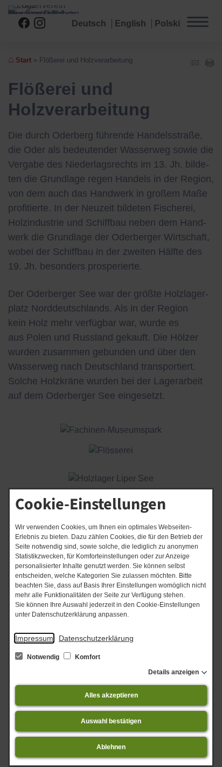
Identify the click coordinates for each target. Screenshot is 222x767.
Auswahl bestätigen (111, 721)
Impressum (34, 638)
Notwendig (43, 657)
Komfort (86, 657)
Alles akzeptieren (111, 695)
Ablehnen (111, 747)
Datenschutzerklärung (96, 638)
